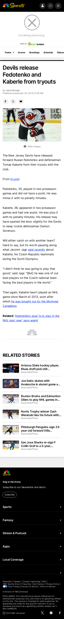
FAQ (44, 581)
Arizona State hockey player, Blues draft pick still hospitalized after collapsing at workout (40, 367)
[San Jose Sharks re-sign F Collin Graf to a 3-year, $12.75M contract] (11, 445)
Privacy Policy (52, 584)
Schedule (48, 52)
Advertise (7, 581)
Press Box (26, 584)
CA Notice (33, 586)
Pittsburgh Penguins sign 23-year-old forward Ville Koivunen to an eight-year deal (40, 428)
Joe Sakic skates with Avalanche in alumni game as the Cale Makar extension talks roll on (40, 382)
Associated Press (29, 372)
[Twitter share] (13, 101)
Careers (17, 581)
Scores (21, 52)
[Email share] (21, 101)
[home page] (14, 6)
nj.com (14, 179)
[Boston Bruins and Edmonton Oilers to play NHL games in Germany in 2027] (11, 399)
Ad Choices (38, 584)
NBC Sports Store (11, 584)
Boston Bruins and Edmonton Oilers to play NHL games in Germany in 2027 (41, 397)
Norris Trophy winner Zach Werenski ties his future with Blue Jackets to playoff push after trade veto (40, 413)
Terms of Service (47, 586)
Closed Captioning (31, 581)
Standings (34, 52)
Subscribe (10, 494)
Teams (8, 52)
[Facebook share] (5, 101)
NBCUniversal (21, 591)
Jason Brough (12, 90)
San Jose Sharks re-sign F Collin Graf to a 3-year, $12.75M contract (38, 444)
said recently (36, 249)
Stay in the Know (12, 481)
